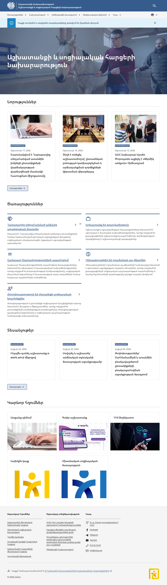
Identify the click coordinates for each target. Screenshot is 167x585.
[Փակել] (155, 23)
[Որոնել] (154, 6)
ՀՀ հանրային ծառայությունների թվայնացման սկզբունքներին (76, 570)
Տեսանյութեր (15, 387)
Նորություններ (16, 188)
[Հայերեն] (154, 14)
